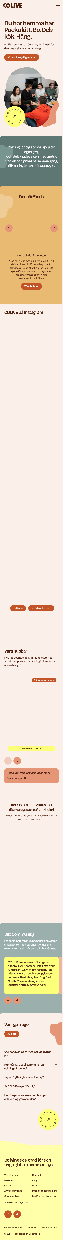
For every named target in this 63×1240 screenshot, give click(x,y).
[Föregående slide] (9, 228)
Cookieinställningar (13, 1227)
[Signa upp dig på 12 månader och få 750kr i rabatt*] (31, 338)
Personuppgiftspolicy (44, 1190)
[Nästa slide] (54, 228)
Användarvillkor (13, 1190)
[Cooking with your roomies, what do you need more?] (31, 507)
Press (35, 1185)
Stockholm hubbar (31, 748)
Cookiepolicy (11, 1196)
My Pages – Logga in (44, 1196)
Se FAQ (11, 1034)
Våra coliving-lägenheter (21, 57)
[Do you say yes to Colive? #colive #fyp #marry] (31, 451)
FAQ (34, 1180)
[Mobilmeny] (58, 5)
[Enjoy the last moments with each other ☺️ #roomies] (31, 394)
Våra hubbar (31, 286)
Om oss (8, 1185)
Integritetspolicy (48, 1227)
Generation (34, 1234)
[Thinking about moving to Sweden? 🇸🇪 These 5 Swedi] (31, 563)
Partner (8, 1180)
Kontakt (36, 1175)
